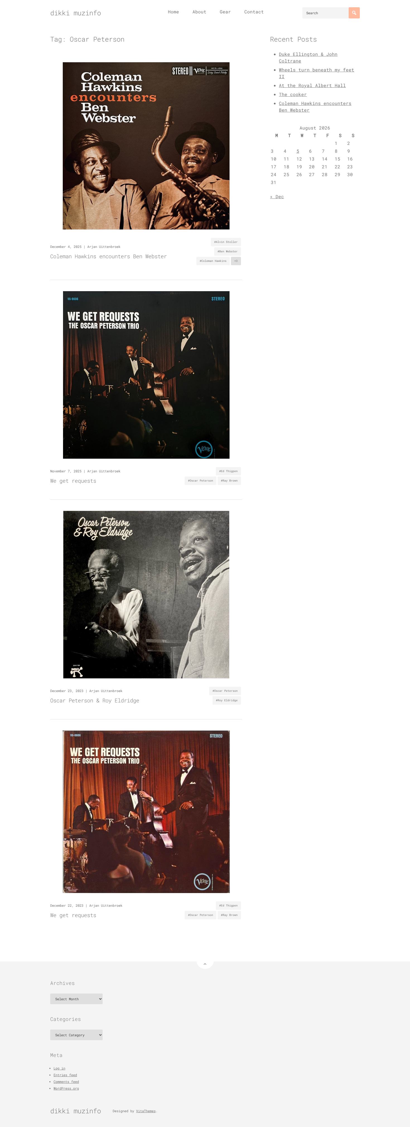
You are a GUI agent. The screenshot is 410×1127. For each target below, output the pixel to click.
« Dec (277, 196)
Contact (254, 12)
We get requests (73, 480)
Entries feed (65, 1075)
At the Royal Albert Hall (312, 85)
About (199, 12)
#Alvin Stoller (226, 242)
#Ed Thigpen (228, 471)
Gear (225, 12)
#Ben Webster (228, 251)
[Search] (354, 12)
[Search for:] (331, 12)
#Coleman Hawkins (213, 261)
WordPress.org (66, 1088)
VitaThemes (146, 1111)
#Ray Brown (229, 480)
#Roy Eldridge (227, 700)
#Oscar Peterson (200, 480)
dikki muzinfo (75, 12)
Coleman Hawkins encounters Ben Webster (108, 256)
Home (173, 12)
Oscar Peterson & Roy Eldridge (94, 700)
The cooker (293, 94)
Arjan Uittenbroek (103, 246)
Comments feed (66, 1081)
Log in (59, 1068)
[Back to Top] (205, 960)
